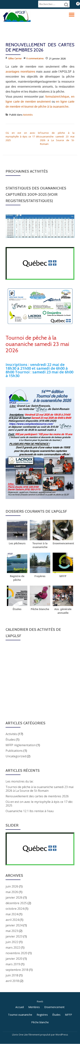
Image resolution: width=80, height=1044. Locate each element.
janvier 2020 (14, 959)
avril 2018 (12, 981)
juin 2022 (12, 942)
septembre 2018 (17, 970)
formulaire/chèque (57, 96)
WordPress (61, 1034)
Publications (14, 751)
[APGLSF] (17, 15)
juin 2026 (12, 886)
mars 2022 (13, 947)
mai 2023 (12, 931)
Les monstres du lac (19, 781)
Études (10, 739)
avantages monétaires (20, 71)
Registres (42, 1014)
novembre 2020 (16, 953)
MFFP (68, 1014)
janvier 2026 (14, 897)
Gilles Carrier (15, 58)
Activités (28, 114)
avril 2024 (12, 920)
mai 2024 (12, 914)
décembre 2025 (16, 903)
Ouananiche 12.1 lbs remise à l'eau (30, 811)
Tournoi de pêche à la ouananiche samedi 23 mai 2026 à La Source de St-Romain (39, 789)
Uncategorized (16, 756)
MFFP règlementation (21, 745)
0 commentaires (35, 58)
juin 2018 (12, 975)
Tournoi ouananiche (20, 1014)
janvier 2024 (14, 925)
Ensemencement (54, 1007)
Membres (34, 1007)
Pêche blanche (40, 1022)
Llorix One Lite (20, 1034)
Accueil (19, 1007)
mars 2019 (13, 964)
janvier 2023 (14, 936)
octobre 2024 (15, 909)
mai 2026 (12, 892)
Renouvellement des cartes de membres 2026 (37, 796)
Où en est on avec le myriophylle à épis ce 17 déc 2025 (23, 136)
